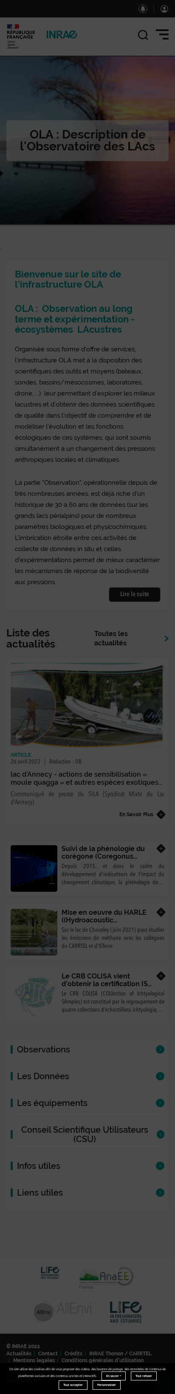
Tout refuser (143, 1376)
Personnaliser (106, 1385)
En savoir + (113, 1376)
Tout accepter (73, 1385)
